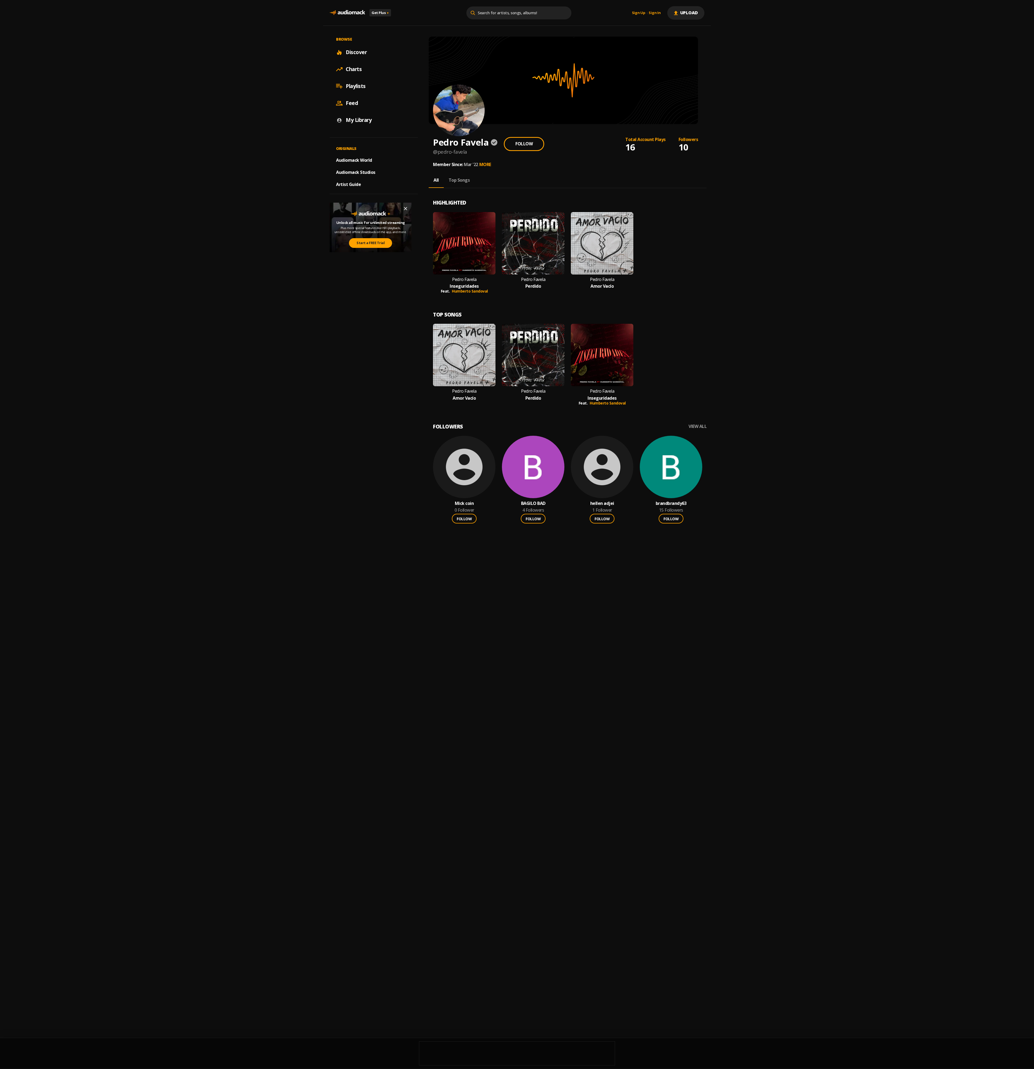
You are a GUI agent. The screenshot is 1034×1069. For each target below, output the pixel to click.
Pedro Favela (464, 279)
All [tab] (436, 180)
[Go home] (347, 13)
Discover (356, 52)
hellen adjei (602, 503)
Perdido (533, 286)
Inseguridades (464, 286)
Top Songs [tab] (459, 180)
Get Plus (380, 12)
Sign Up (638, 13)
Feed (352, 103)
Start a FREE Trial (371, 242)
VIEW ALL (698, 426)
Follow (524, 144)
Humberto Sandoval (470, 291)
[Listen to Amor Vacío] (602, 243)
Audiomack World (354, 160)
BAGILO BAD (533, 503)
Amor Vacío (602, 286)
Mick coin (464, 503)
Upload (689, 13)
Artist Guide (348, 184)
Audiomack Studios (355, 172)
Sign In (655, 13)
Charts (354, 69)
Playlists (356, 86)
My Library (359, 120)
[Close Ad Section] (405, 208)
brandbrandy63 (671, 503)
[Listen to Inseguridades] (464, 243)
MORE (485, 164)
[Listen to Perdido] (533, 243)
